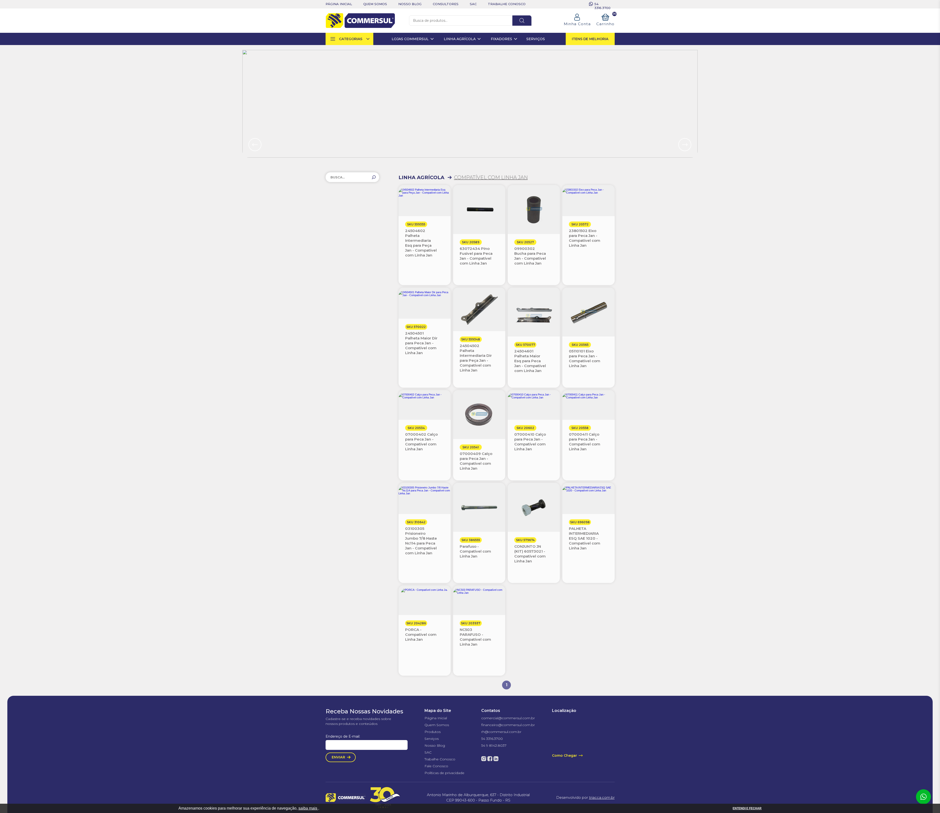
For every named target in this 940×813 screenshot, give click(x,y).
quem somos (375, 4)
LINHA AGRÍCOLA (421, 177)
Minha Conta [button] (577, 24)
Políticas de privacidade (444, 773)
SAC (428, 752)
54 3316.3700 (602, 4)
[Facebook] (489, 758)
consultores (445, 4)
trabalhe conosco (507, 4)
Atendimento (923, 796)
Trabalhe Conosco (439, 759)
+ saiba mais (255, 52)
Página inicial (339, 4)
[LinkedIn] (496, 758)
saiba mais (308, 808)
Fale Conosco (436, 766)
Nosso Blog (434, 745)
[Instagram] (483, 758)
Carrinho (605, 20)
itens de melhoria (590, 39)
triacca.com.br (602, 797)
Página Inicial (435, 718)
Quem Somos (436, 725)
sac (473, 4)
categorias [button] (350, 39)
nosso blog (410, 4)
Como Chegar (564, 755)
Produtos (432, 732)
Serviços (431, 738)
